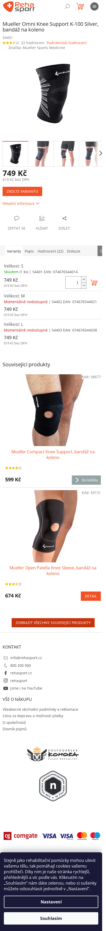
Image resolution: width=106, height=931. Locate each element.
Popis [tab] (29, 251)
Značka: (36, 47)
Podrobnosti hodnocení (67, 42)
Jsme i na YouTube (26, 688)
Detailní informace (18, 203)
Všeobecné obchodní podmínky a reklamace (40, 709)
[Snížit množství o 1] (83, 285)
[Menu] (94, 6)
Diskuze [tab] (73, 251)
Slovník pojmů (15, 728)
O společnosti (14, 722)
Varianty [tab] (14, 251)
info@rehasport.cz (26, 657)
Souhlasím (51, 918)
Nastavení (51, 902)
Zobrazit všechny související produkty (53, 622)
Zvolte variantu (22, 191)
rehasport (18, 680)
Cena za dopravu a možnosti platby (33, 715)
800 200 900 (20, 665)
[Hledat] (67, 6)
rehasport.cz (21, 672)
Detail (91, 596)
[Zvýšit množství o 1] (83, 279)
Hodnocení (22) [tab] (50, 251)
